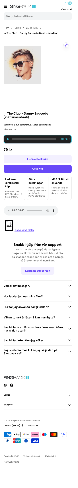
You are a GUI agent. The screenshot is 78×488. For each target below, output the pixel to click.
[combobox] (38, 16)
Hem (6, 27)
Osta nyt (37, 168)
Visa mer (8, 129)
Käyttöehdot (50, 456)
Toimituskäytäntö (11, 462)
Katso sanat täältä (24, 230)
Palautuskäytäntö (11, 456)
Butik (18, 27)
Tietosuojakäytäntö (31, 456)
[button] (5, 6)
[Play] (8, 139)
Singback (15, 420)
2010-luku (32, 27)
